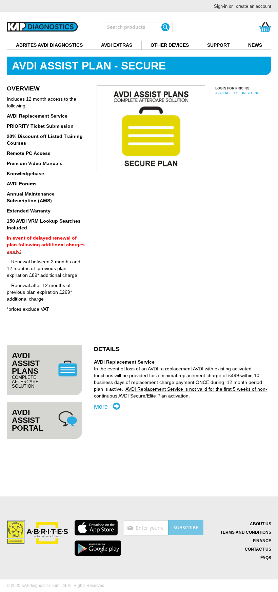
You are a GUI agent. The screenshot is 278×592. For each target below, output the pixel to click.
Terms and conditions (245, 532)
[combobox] (137, 27)
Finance (262, 540)
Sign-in (220, 6)
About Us (260, 524)
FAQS (265, 557)
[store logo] (42, 27)
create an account (253, 6)
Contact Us (258, 549)
